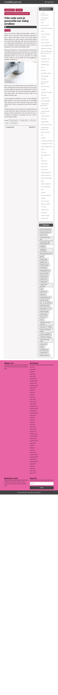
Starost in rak (43, 317)
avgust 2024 (33, 387)
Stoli (42, 189)
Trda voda (19, 10)
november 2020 (34, 457)
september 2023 (34, 413)
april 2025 (32, 374)
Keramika (43, 79)
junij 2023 (32, 420)
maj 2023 (32, 422)
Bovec (42, 31)
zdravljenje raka (44, 349)
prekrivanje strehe (44, 305)
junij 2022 (32, 447)
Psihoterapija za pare (46, 146)
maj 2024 (32, 394)
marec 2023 (33, 427)
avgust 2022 (33, 443)
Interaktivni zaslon (46, 73)
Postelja (43, 138)
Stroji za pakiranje (46, 195)
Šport (42, 181)
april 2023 (32, 424)
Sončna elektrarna (46, 175)
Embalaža (43, 56)
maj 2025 (32, 371)
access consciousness (45, 229)
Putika (42, 149)
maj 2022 (32, 450)
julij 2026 (32, 367)
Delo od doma (45, 40)
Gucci (42, 67)
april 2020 (32, 468)
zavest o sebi (43, 344)
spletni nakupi (43, 314)
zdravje (42, 347)
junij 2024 (32, 392)
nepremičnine (43, 291)
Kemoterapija (44, 76)
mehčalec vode (24, 120)
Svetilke (43, 198)
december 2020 (34, 454)
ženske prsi (44, 212)
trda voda (32, 35)
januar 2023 (33, 431)
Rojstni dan (44, 166)
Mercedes (44, 95)
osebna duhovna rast (45, 297)
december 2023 (34, 406)
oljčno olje (42, 294)
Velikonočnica (45, 210)
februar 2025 (33, 378)
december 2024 (34, 381)
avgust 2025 (33, 369)
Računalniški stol (45, 155)
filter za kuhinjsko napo (46, 253)
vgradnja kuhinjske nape (44, 340)
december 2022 (34, 434)
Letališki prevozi (13, 2)
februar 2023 (33, 429)
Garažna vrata (45, 61)
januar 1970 (33, 473)
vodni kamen (14, 123)
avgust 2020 (33, 463)
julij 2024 (32, 390)
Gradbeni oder (45, 64)
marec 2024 (33, 399)
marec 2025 (33, 376)
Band (42, 22)
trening (49, 327)
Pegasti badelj (45, 121)
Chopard (43, 37)
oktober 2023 (33, 411)
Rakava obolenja (44, 311)
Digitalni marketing (46, 48)
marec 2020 (33, 470)
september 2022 (34, 440)
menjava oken (43, 281)
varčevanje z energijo (45, 337)
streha (41, 319)
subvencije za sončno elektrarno (45, 323)
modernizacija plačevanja (43, 285)
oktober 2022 (33, 438)
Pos (42, 135)
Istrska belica (43, 267)
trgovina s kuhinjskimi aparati (45, 330)
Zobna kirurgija (45, 215)
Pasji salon (44, 119)
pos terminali (48, 303)
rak (50, 308)
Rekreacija (44, 161)
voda (7, 123)
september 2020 (34, 461)
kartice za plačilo (44, 273)
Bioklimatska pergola (46, 28)
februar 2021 (33, 452)
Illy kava (43, 70)
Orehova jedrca (45, 116)
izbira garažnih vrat (45, 270)
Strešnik (43, 192)
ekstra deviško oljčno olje (45, 238)
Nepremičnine (45, 98)
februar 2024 (33, 401)
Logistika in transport (47, 92)
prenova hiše (43, 308)
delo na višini (43, 235)
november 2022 (34, 436)
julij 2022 (32, 445)
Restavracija (44, 164)
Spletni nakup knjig (46, 178)
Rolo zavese (44, 169)
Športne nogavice (46, 184)
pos (41, 303)
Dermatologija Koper (46, 45)
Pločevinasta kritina (46, 124)
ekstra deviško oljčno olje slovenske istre (45, 242)
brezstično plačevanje (45, 232)
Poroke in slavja (45, 132)
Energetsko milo (45, 59)
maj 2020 (32, 466)
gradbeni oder (43, 262)
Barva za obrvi (45, 25)
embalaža (42, 246)
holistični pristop (44, 265)
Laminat (43, 89)
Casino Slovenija (45, 34)
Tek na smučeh (45, 201)
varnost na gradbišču (45, 334)
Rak (42, 158)
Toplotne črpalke (45, 204)
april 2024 (32, 397)
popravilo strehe (44, 300)
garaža (41, 256)
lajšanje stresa (43, 279)
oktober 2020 (33, 459)
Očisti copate (44, 108)
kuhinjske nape (44, 276)
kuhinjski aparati (13, 120)
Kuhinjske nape (45, 86)
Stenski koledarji (45, 187)
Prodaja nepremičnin (46, 143)
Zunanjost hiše (43, 352)
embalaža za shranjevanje (43, 250)
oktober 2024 (33, 383)
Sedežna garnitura (46, 172)
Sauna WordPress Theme (24, 492)
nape (41, 289)
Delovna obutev (45, 42)
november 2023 (34, 408)
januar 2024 (33, 404)
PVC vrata (43, 152)
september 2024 (34, 385)
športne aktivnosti (44, 355)
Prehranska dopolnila (47, 141)
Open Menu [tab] (50, 2)
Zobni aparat (44, 218)
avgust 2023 (33, 415)
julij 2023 (32, 417)
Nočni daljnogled (45, 101)
